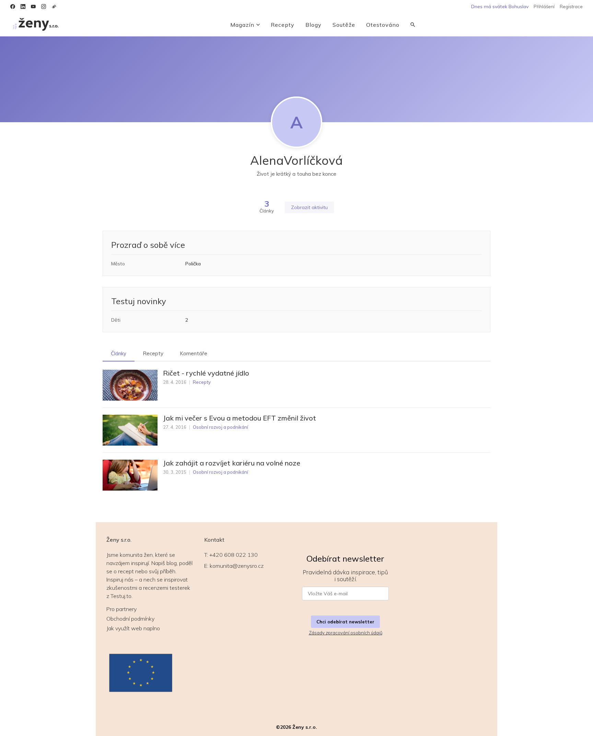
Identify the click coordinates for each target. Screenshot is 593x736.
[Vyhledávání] (413, 24)
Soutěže (344, 24)
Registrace (571, 6)
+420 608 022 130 (233, 554)
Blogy (313, 24)
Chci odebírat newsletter (345, 621)
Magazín (242, 24)
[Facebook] (12, 6)
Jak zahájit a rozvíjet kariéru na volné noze (231, 463)
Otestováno (382, 24)
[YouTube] (33, 6)
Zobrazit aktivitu (309, 207)
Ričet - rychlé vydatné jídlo (206, 373)
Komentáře (193, 353)
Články (118, 353)
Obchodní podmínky (130, 618)
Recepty (282, 24)
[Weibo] (53, 6)
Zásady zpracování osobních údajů (345, 632)
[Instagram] (43, 6)
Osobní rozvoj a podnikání (220, 427)
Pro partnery (121, 609)
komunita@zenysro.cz (237, 565)
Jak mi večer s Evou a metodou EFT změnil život (239, 418)
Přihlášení (544, 6)
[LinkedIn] (23, 6)
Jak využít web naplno (133, 628)
